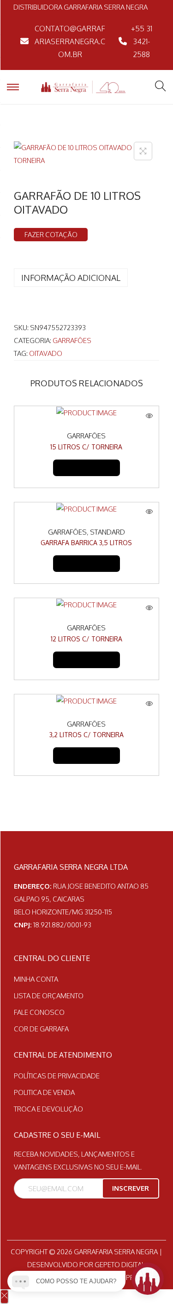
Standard (107, 532)
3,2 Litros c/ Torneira (86, 735)
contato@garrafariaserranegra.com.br (70, 41)
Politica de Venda (44, 1092)
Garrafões (72, 340)
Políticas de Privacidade (57, 1075)
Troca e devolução (48, 1109)
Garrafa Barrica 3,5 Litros (86, 543)
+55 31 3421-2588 (141, 41)
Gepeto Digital (120, 1264)
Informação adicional (70, 278)
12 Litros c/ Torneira (86, 639)
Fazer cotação (51, 234)
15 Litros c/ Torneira (86, 447)
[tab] (86, 277)
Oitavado (45, 353)
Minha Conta (36, 979)
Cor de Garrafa (41, 1029)
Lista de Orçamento (49, 995)
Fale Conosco (39, 1012)
